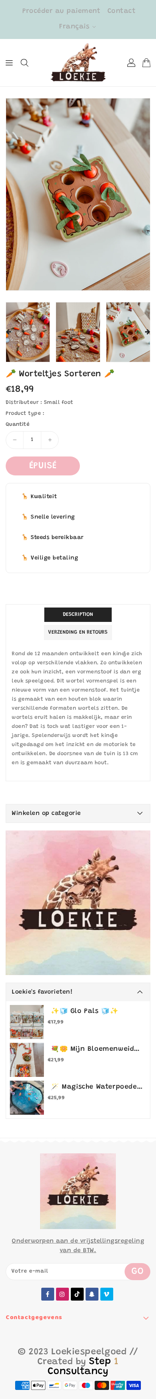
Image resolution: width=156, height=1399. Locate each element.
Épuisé (43, 465)
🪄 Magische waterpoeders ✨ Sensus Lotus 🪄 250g (97, 1087)
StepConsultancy (83, 1367)
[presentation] (8, 332)
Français (74, 26)
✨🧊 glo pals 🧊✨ (84, 1011)
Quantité (18, 424)
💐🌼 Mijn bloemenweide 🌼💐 (97, 1049)
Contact (122, 11)
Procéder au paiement (61, 11)
